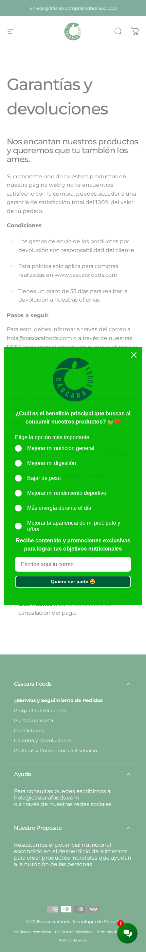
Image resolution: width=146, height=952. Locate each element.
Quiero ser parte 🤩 (73, 581)
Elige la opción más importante (52, 437)
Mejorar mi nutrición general (60, 448)
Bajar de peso (44, 478)
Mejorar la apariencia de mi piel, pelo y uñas (73, 526)
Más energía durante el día (59, 508)
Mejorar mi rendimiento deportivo (66, 493)
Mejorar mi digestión (51, 463)
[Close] (134, 355)
